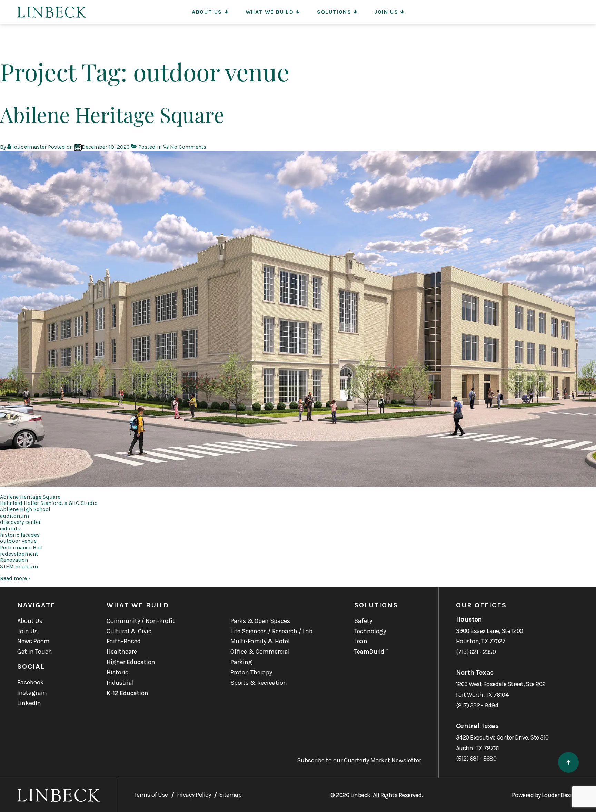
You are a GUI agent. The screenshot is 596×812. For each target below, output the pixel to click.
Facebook (30, 682)
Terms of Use (151, 795)
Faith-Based (124, 641)
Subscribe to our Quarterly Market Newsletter (359, 760)
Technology (370, 631)
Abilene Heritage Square (112, 114)
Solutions (334, 12)
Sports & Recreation (258, 682)
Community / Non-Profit (141, 621)
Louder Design (560, 795)
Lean (360, 641)
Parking (241, 662)
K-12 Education (127, 693)
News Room (33, 641)
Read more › (15, 578)
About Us (207, 12)
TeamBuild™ (371, 651)
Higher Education (131, 662)
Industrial (120, 682)
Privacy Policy (193, 795)
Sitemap (230, 795)
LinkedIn (29, 703)
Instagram (32, 692)
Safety (363, 621)
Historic (117, 672)
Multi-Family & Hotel (260, 641)
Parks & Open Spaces (260, 621)
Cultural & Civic (129, 631)
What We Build (270, 12)
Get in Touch (34, 651)
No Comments (188, 147)
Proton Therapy (251, 672)
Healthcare (122, 651)
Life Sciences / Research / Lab (271, 631)
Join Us (386, 12)
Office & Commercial (260, 651)
